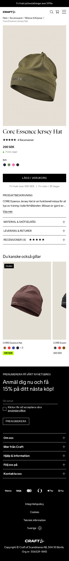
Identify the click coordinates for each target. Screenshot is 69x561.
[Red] (9, 348)
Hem (5, 18)
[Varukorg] (57, 12)
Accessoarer (16, 18)
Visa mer (8, 211)
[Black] (55, 348)
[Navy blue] (17, 348)
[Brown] (5, 348)
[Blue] (13, 348)
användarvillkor (17, 410)
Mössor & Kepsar (33, 18)
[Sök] (51, 12)
